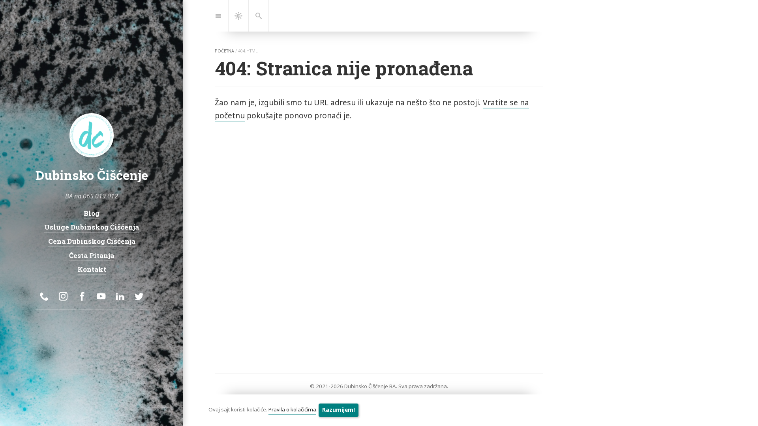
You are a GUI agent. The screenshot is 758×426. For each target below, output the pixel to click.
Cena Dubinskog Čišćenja (91, 241)
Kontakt (91, 269)
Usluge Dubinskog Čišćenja (91, 227)
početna (224, 51)
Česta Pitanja (91, 255)
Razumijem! (338, 409)
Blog (91, 213)
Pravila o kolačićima (292, 409)
